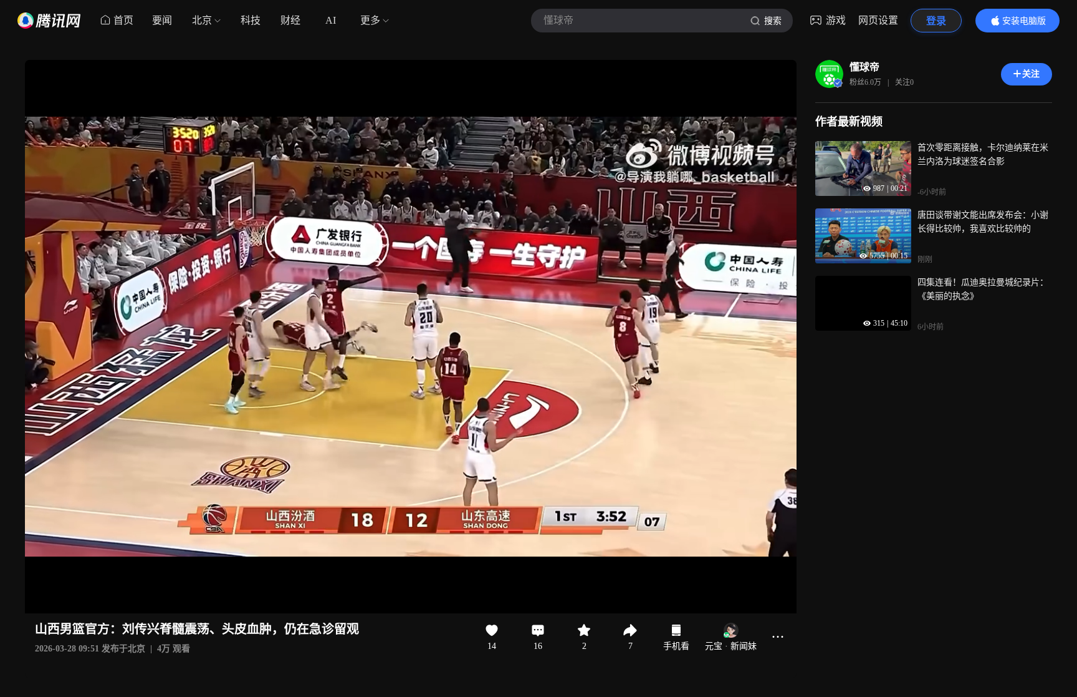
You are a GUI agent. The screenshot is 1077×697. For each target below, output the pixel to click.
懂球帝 (864, 67)
